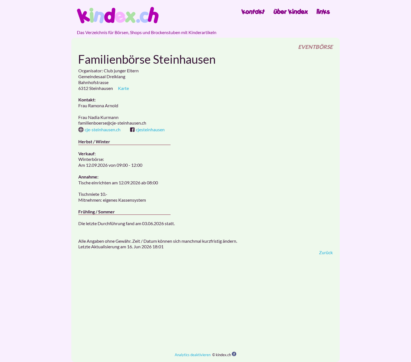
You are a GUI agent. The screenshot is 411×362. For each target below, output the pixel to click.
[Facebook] (234, 354)
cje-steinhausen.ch (103, 129)
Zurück (326, 252)
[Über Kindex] (290, 11)
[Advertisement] (205, 304)
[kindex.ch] (118, 15)
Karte (123, 88)
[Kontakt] (253, 11)
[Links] (323, 11)
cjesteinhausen (150, 129)
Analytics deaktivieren (193, 355)
